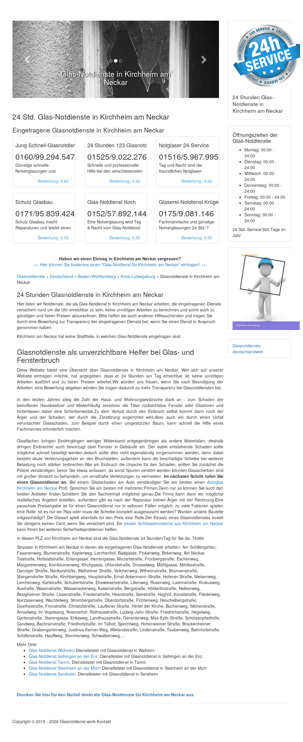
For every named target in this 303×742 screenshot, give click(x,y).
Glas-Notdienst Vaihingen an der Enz (63, 656)
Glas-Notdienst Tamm (49, 662)
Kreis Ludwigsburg (138, 276)
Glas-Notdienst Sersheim (52, 674)
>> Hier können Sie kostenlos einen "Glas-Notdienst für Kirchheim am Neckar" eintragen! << (120, 264)
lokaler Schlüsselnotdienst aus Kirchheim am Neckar (173, 523)
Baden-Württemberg (97, 276)
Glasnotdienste (31, 276)
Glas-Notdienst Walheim (51, 650)
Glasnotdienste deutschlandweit (248, 348)
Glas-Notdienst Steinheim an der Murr (64, 668)
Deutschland (61, 276)
